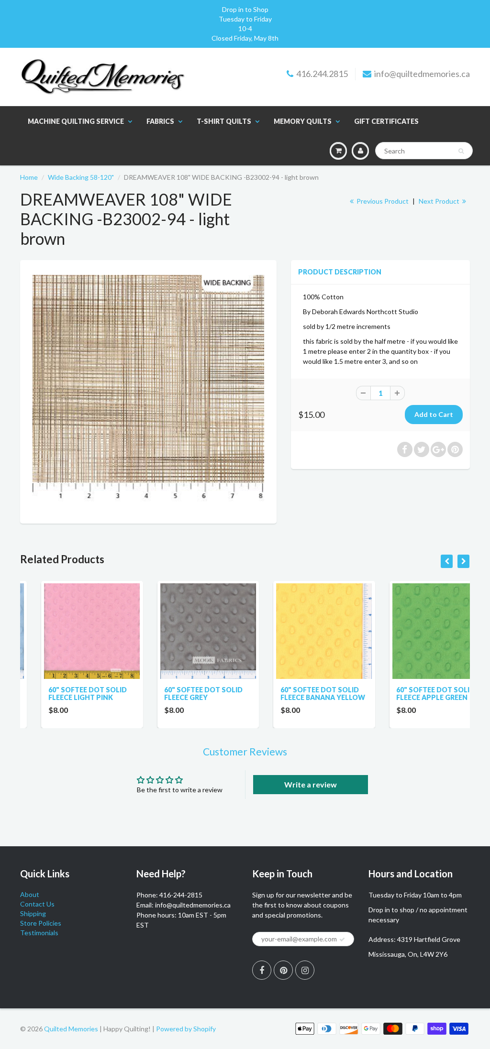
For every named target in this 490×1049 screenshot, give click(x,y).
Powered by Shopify (186, 1029)
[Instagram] (304, 970)
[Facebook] (261, 970)
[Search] (461, 151)
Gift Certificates (386, 121)
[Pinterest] (283, 970)
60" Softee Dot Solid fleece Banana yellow (301, 693)
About (29, 894)
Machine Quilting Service (76, 121)
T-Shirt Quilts (224, 121)
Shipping (33, 913)
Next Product (440, 201)
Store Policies (40, 923)
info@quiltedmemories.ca (422, 73)
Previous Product (382, 201)
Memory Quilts (303, 121)
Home (29, 177)
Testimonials (39, 933)
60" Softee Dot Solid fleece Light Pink (66, 693)
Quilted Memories (71, 1029)
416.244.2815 (322, 73)
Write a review (310, 784)
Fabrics (160, 121)
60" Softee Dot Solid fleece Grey (183, 693)
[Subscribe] (342, 939)
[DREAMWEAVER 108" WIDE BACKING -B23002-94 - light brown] (148, 391)
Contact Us (37, 904)
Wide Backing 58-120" (81, 177)
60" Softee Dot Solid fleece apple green (415, 693)
